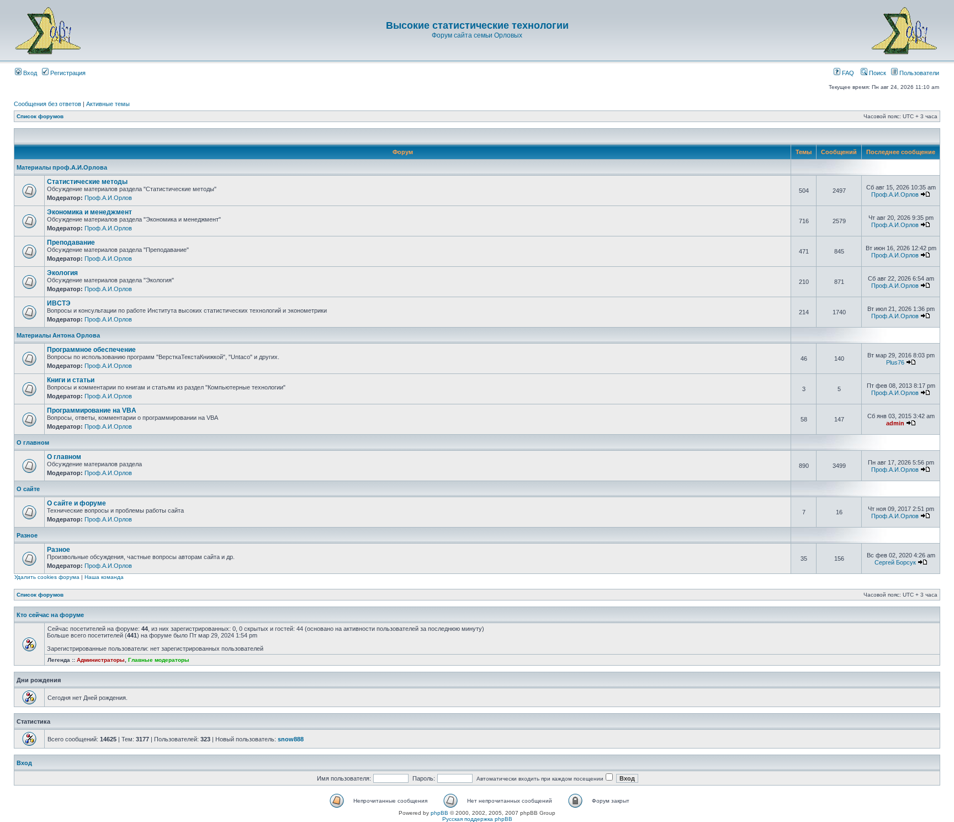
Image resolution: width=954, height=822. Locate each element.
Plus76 (895, 362)
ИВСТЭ (59, 303)
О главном (33, 442)
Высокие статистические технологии (477, 25)
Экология (62, 273)
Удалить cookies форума (47, 577)
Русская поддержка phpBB (477, 819)
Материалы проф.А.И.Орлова (62, 167)
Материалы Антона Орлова (58, 335)
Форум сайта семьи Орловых (477, 35)
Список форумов (40, 116)
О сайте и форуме (76, 503)
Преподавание (71, 242)
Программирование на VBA (91, 410)
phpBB (439, 813)
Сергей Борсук (895, 562)
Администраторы (101, 660)
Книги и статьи (70, 380)
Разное (27, 535)
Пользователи (918, 73)
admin (895, 423)
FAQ (847, 73)
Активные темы (108, 104)
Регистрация (67, 73)
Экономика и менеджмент (89, 212)
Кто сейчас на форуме (50, 615)
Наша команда (104, 577)
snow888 (291, 739)
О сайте (28, 489)
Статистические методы (87, 182)
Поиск (876, 73)
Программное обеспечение (91, 350)
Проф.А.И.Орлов (108, 197)
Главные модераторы (158, 660)
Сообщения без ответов (47, 104)
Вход (29, 73)
